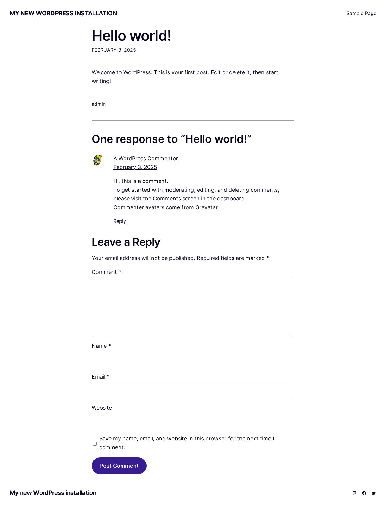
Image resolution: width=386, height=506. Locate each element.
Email (100, 376)
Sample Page (361, 13)
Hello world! (131, 35)
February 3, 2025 (135, 167)
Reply (119, 221)
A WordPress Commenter (145, 158)
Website (102, 408)
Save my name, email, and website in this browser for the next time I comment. (186, 442)
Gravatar (206, 207)
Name (101, 346)
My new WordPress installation (63, 13)
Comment (106, 272)
